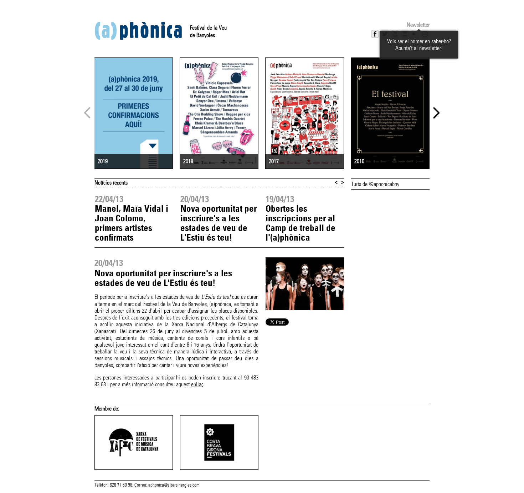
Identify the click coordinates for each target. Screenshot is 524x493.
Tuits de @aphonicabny (375, 184)
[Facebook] (375, 34)
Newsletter (418, 24)
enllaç (197, 384)
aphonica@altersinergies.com (174, 485)
